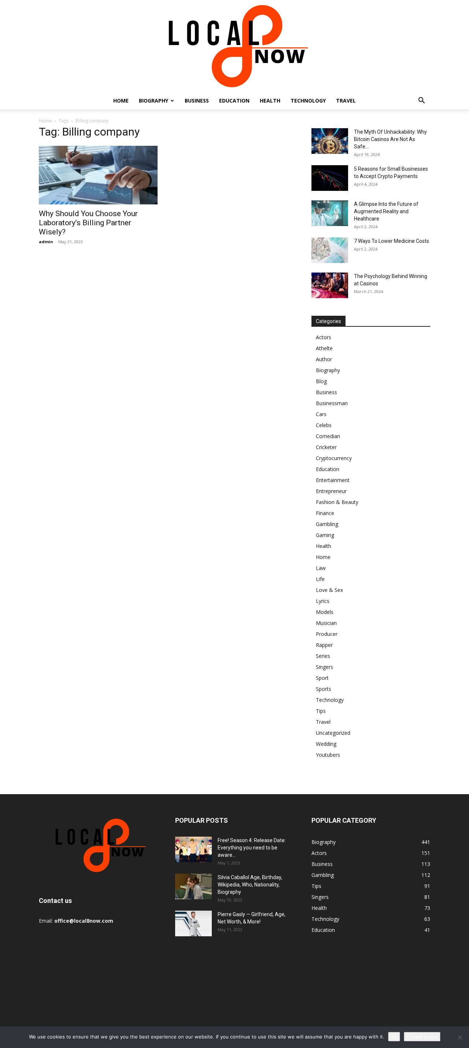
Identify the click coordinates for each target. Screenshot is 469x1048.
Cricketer (326, 447)
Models (324, 611)
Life (320, 578)
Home (121, 100)
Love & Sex (329, 589)
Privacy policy (422, 1037)
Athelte (324, 348)
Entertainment (333, 480)
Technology (308, 100)
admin (46, 241)
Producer (326, 633)
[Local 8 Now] (234, 46)
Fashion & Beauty (337, 502)
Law (321, 567)
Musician (326, 622)
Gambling (327, 524)
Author (324, 359)
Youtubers (328, 754)
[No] (460, 1037)
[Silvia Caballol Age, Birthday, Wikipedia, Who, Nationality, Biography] (193, 886)
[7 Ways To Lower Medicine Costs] (329, 250)
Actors (323, 337)
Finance (325, 513)
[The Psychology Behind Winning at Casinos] (329, 285)
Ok (394, 1037)
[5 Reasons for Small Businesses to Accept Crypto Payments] (329, 178)
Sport (322, 677)
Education (234, 100)
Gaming (325, 535)
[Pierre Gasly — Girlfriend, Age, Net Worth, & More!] (193, 923)
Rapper (324, 644)
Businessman (332, 403)
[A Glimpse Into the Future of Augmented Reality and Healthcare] (329, 213)
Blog (321, 381)
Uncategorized (333, 732)
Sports (323, 688)
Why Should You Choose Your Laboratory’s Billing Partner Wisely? (88, 222)
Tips (321, 710)
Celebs (324, 425)
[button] (421, 101)
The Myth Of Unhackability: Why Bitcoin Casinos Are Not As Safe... (390, 139)
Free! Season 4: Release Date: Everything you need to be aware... (252, 847)
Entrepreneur (331, 491)
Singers (324, 666)
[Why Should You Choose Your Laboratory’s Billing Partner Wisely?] (98, 175)
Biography (153, 100)
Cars (321, 414)
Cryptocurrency (334, 458)
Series (323, 655)
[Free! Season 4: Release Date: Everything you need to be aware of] (193, 849)
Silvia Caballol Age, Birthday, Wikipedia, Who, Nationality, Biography (250, 884)
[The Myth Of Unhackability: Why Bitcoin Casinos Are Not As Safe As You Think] (329, 141)
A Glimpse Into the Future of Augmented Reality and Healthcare (386, 211)
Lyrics (322, 600)
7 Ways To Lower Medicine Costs (391, 241)
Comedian (328, 436)
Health (270, 100)
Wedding (326, 743)
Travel (346, 100)
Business (197, 100)
